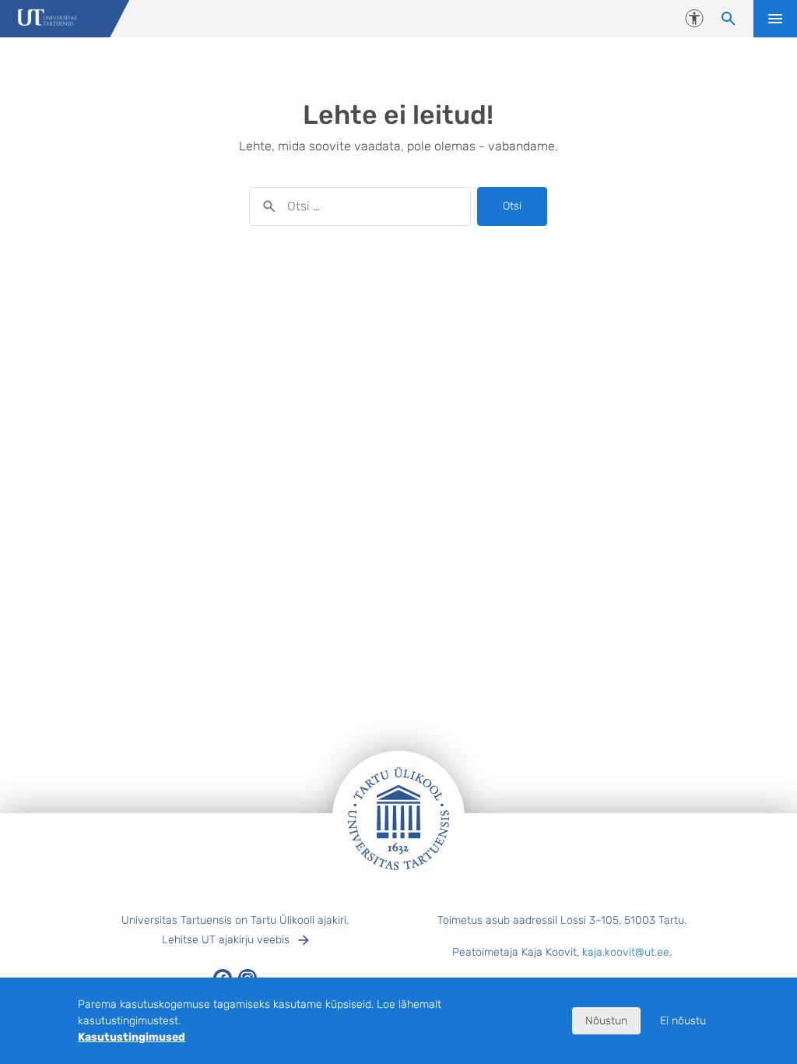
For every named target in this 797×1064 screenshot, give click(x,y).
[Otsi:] (360, 206)
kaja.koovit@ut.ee (625, 952)
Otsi (512, 206)
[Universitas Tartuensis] (47, 19)
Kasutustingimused (131, 1037)
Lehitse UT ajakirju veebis (226, 939)
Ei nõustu (683, 1020)
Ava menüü (775, 18)
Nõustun (606, 1020)
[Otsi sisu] (728, 18)
